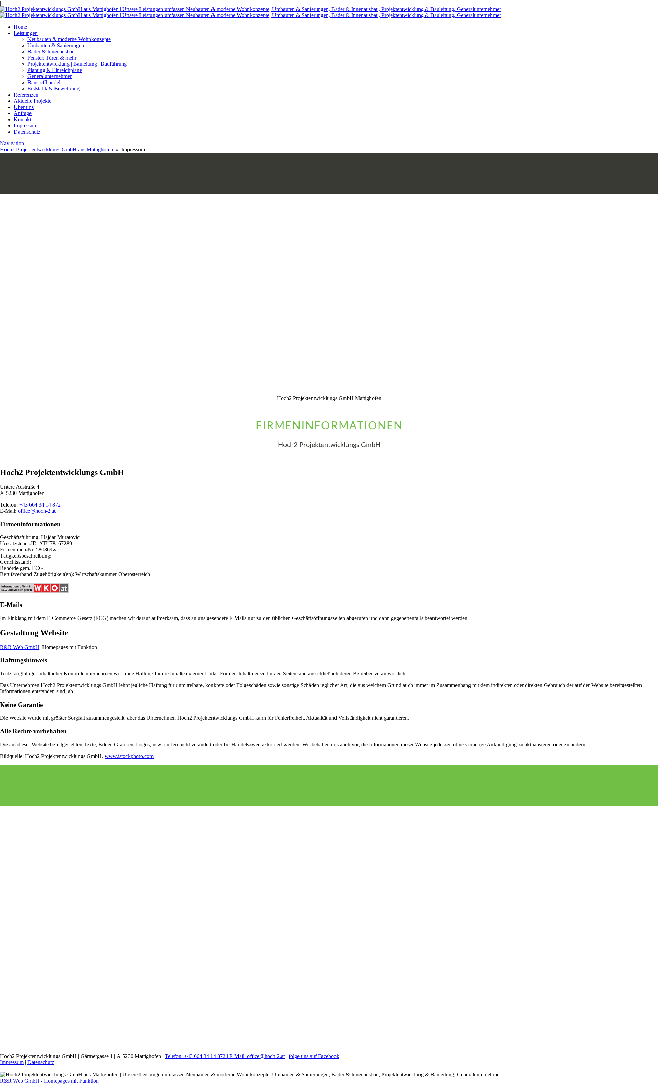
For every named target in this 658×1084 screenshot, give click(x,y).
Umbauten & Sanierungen (55, 45)
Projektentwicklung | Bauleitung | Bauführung (77, 64)
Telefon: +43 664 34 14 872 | (197, 1056)
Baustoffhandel (43, 82)
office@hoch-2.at (37, 511)
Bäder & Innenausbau (51, 51)
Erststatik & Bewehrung (53, 88)
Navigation (12, 143)
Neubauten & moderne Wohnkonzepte (69, 39)
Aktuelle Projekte (32, 101)
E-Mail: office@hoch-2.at (257, 1056)
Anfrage (23, 113)
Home (20, 27)
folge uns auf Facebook (314, 1056)
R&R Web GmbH (19, 647)
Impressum (25, 125)
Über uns (24, 107)
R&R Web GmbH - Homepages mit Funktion (49, 1081)
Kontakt (22, 119)
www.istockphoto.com (129, 756)
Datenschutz (27, 132)
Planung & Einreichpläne (54, 70)
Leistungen (26, 33)
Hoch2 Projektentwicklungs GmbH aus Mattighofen (56, 149)
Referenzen (26, 95)
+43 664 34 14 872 (40, 505)
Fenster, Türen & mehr (51, 58)
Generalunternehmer (49, 76)
